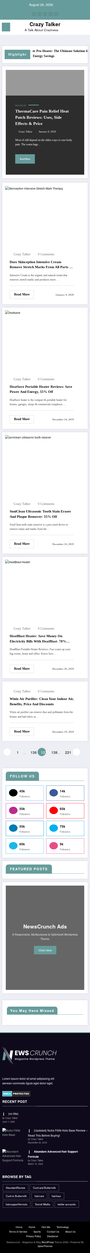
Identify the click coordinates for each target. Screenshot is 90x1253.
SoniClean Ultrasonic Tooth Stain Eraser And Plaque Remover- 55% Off (40, 513)
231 (67, 752)
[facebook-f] (34, 14)
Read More (25, 159)
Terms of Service (18, 1231)
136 (33, 752)
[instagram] (50, 14)
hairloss (56, 1196)
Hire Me (46, 1227)
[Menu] (6, 27)
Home (19, 1227)
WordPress (48, 1242)
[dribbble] (45, 14)
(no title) (13, 1113)
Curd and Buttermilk (44, 1188)
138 (53, 752)
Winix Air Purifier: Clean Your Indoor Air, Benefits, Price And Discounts (42, 701)
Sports (37, 1231)
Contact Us (53, 1231)
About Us (70, 1231)
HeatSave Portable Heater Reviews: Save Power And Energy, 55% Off (41, 389)
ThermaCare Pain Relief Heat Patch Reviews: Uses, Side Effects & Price (42, 117)
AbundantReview (15, 1188)
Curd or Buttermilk (16, 1196)
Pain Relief (20, 106)
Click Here (45, 950)
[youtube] (56, 14)
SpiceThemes (45, 1246)
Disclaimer (52, 1236)
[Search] (76, 28)
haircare (39, 1196)
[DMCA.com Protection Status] (16, 1093)
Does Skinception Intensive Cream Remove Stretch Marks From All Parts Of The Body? (41, 265)
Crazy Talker (45, 24)
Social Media (42, 1204)
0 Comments (46, 254)
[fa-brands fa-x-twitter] (39, 14)
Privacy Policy (33, 1236)
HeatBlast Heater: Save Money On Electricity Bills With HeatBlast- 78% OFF (38, 639)
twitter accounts (67, 1204)
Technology (63, 1227)
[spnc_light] (84, 28)
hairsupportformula (16, 1204)
